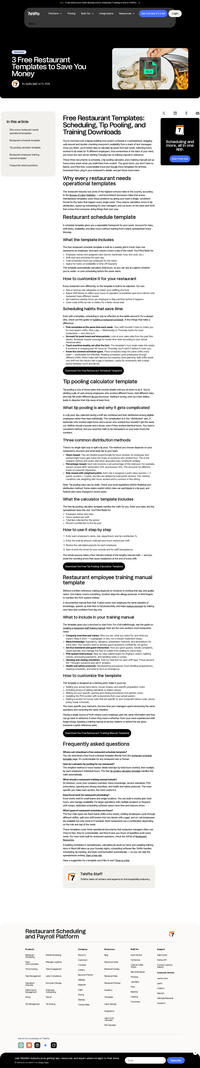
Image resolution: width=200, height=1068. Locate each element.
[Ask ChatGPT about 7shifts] (21, 1045)
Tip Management (32, 1004)
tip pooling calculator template (125, 771)
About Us (82, 955)
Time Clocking (31, 969)
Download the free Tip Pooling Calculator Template (94, 566)
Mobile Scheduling (53, 955)
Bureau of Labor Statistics (83, 195)
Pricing (81, 994)
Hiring (27, 997)
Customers (82, 960)
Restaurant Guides (111, 969)
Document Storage (53, 983)
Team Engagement (54, 969)
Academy (108, 990)
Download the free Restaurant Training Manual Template (97, 733)
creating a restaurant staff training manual (84, 628)
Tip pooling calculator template (25, 147)
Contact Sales (83, 1004)
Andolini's (161, 1003)
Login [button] (175, 13)
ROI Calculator (110, 1025)
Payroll (49, 997)
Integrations (109, 1011)
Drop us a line (122, 860)
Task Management (33, 976)
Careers (81, 970)
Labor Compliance (53, 976)
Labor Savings (110, 1004)
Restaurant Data (110, 976)
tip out (94, 396)
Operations (19, 52)
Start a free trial (94, 855)
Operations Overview (30, 984)
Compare (82, 965)
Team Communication (32, 963)
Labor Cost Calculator (109, 1019)
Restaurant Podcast (112, 983)
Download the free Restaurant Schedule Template (93, 370)
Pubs (133, 986)
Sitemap (81, 999)
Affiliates (81, 979)
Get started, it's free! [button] (153, 13)
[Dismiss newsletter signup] (195, 1052)
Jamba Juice (162, 978)
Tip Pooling (50, 1004)
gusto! (159, 983)
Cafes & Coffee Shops (137, 966)
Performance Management (31, 991)
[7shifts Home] (34, 13)
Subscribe (176, 1060)
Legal (80, 989)
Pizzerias (134, 977)
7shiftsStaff (31, 83)
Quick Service (136, 955)
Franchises (135, 1001)
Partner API (161, 960)
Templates (108, 997)
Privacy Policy (43, 1062)
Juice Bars (135, 982)
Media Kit (82, 984)
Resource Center (111, 962)
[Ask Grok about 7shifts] (54, 1045)
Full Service (135, 960)
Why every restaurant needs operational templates (24, 131)
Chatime (160, 988)
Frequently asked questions (24, 165)
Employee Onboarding (51, 991)
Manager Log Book (54, 962)
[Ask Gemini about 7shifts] (45, 1045)
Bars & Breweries (138, 972)
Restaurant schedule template (25, 140)
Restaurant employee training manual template (24, 156)
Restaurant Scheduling (30, 956)
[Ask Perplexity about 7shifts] (37, 1045)
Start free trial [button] (180, 158)
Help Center (162, 955)
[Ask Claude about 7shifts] (29, 1045)
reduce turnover (135, 606)
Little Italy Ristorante (165, 998)
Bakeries (134, 991)
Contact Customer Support (164, 966)
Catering (134, 996)
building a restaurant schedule (108, 319)
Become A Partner (85, 975)
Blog (106, 955)
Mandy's (160, 993)
